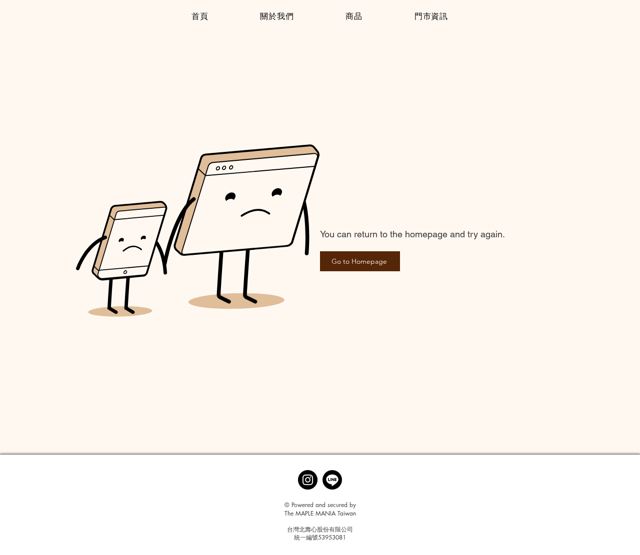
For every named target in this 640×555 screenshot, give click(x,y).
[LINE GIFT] (332, 480)
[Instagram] (308, 480)
